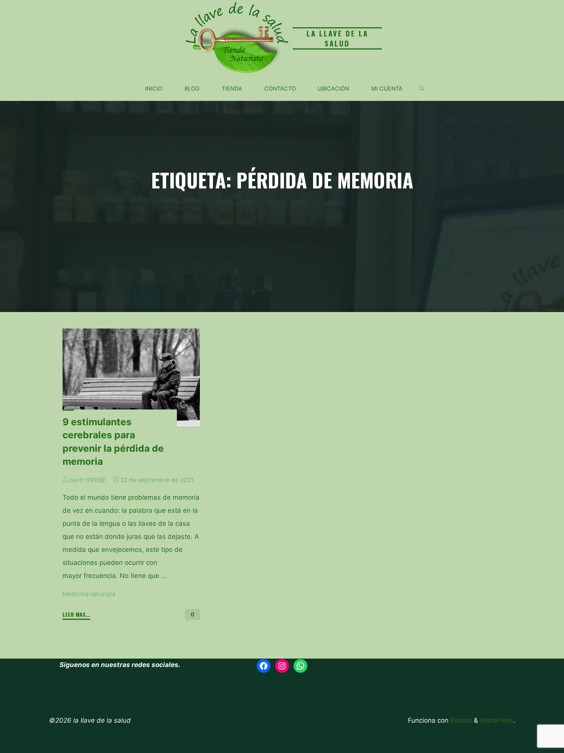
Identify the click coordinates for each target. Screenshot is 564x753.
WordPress (496, 720)
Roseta (460, 720)
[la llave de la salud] (236, 37)
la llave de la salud (337, 38)
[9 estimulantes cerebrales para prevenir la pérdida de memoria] (131, 377)
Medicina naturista (89, 594)
